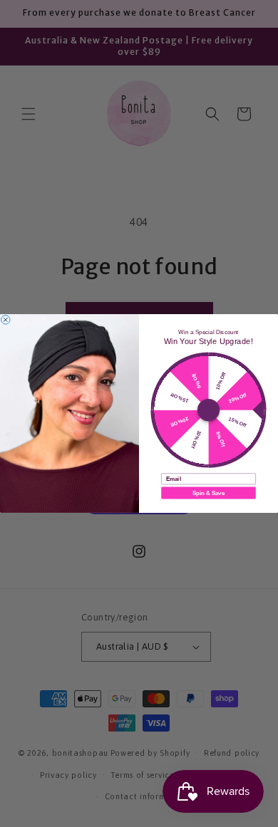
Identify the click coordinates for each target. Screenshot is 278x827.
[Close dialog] (5, 320)
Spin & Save (208, 492)
